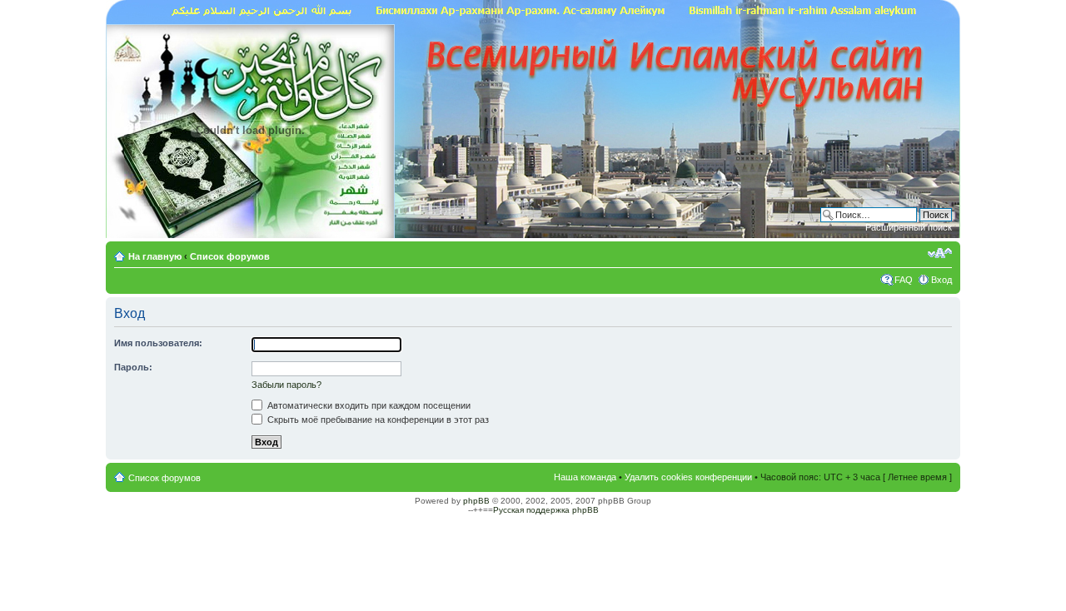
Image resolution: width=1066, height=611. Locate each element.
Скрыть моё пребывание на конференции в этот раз (377, 420)
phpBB (476, 500)
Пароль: (133, 367)
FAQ (903, 280)
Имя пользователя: (158, 343)
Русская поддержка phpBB (546, 509)
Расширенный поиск (908, 227)
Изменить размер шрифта (940, 253)
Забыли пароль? (286, 385)
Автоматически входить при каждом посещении (368, 405)
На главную (156, 256)
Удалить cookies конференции (688, 477)
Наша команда (585, 477)
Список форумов (230, 256)
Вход (941, 280)
